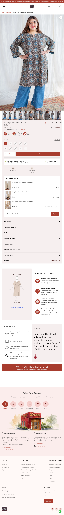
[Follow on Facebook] (52, 509)
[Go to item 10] (53, 115)
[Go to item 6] (31, 115)
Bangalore (51, 470)
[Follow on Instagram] (56, 509)
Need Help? (7, 260)
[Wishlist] (57, 7)
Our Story (4, 464)
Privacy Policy (24, 473)
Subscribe (48, 501)
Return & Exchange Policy (27, 467)
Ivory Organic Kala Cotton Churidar (21, 192)
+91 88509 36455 (9, 494)
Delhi (50, 475)
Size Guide (57, 140)
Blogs (3, 470)
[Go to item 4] (21, 115)
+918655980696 (40, 446)
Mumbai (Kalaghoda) (54, 467)
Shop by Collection (7, 12)
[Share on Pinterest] (56, 123)
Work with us (5, 467)
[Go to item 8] (42, 115)
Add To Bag (38, 154)
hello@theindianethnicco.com (11, 491)
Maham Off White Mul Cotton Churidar (22, 201)
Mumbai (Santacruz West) (55, 464)
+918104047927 (8, 450)
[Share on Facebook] (49, 123)
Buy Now (55, 214)
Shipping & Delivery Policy (28, 464)
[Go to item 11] (58, 115)
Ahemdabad (52, 481)
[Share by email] (61, 123)
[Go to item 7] (37, 115)
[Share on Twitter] (52, 123)
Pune (50, 478)
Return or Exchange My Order (29, 470)
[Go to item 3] (15, 115)
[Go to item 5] (26, 115)
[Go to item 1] (5, 115)
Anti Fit (58, 127)
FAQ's (22, 478)
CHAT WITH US (56, 260)
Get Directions (8, 447)
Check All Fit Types (16, 307)
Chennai (51, 473)
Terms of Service (25, 475)
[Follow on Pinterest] (60, 509)
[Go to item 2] (10, 115)
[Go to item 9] (47, 115)
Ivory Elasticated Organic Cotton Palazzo (22, 182)
